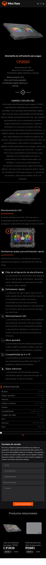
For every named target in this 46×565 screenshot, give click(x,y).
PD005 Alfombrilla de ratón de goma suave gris (33, 544)
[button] (5, 536)
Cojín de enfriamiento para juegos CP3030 (11, 544)
